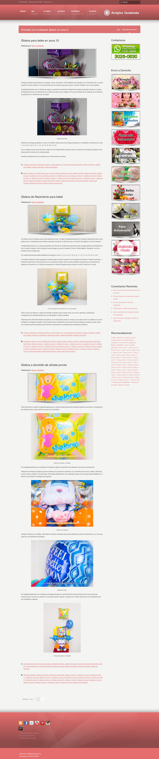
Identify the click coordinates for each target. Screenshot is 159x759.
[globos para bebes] (125, 183)
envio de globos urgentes (75, 173)
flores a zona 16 (116, 362)
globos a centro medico (59, 341)
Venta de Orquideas (130, 308)
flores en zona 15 (129, 377)
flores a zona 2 (133, 347)
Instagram (48, 723)
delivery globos (28, 173)
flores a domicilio (38, 46)
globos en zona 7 (90, 178)
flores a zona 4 (126, 350)
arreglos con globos (44, 664)
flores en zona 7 (121, 370)
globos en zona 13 (77, 176)
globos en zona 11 (50, 176)
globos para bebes (51, 167)
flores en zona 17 (124, 380)
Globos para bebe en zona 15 (40, 40)
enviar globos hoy (57, 164)
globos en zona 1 (37, 344)
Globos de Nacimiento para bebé (42, 197)
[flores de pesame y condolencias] (125, 164)
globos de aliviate (29, 675)
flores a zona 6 (117, 352)
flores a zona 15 (133, 360)
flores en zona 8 (132, 370)
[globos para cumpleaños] (125, 128)
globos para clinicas (67, 181)
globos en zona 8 (86, 349)
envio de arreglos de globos (48, 666)
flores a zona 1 (123, 347)
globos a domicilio (89, 164)
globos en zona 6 (61, 349)
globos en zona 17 (51, 178)
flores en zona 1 (122, 365)
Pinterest (42, 723)
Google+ (21, 728)
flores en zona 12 (122, 375)
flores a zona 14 (122, 360)
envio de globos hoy (41, 173)
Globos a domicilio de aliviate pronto (44, 365)
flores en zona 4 (116, 367)
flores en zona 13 (134, 375)
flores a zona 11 (116, 357)
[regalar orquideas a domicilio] (125, 220)
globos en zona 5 (49, 349)
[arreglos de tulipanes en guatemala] (125, 275)
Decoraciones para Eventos (29, 733)
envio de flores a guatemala (127, 342)
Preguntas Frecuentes (27, 735)
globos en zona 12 (63, 176)
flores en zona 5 (127, 367)
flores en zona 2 (133, 365)
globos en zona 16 (38, 178)
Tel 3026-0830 (23, 2)
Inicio (118, 29)
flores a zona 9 (121, 355)
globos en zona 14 (90, 176)
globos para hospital (49, 351)
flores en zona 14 (117, 377)
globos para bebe (38, 167)
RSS (21, 723)
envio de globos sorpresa (57, 173)
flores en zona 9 (116, 372)
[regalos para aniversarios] (125, 238)
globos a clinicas (73, 341)
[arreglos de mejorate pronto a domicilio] (125, 257)
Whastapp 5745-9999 (35, 2)
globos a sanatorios (86, 341)
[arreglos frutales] (125, 201)
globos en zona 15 (38, 346)
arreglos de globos (43, 164)
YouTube (37, 723)
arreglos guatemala (117, 340)
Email (32, 723)
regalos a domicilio (79, 335)
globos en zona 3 (71, 680)
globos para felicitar (81, 181)
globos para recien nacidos (38, 183)
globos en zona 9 (66, 682)
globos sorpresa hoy (55, 183)
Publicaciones (48, 2)
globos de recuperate (57, 675)
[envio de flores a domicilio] (125, 91)
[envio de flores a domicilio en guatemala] (125, 59)
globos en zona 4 (36, 349)
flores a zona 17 (127, 362)
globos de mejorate (42, 675)
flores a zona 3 (115, 350)
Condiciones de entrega (28, 738)
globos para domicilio (80, 682)
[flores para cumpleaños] (125, 109)
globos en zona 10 (37, 176)
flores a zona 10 (132, 355)
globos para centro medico (51, 181)
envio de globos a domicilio (72, 164)
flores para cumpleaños (122, 382)
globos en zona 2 (77, 178)
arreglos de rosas (130, 338)
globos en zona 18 (64, 178)
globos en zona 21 (58, 680)
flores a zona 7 (128, 352)
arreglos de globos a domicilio (75, 664)
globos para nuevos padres (66, 351)
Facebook (26, 723)
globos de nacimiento (39, 335)
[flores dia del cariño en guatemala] (125, 146)
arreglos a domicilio (30, 164)
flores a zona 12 (127, 357)
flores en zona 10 (127, 372)
